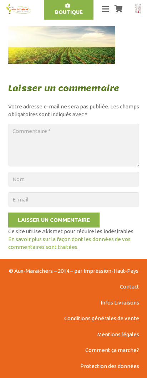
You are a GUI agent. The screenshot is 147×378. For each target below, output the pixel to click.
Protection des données (109, 366)
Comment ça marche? (112, 350)
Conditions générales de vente (101, 318)
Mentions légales (118, 334)
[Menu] (105, 9)
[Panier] (119, 9)
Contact (129, 287)
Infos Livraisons (120, 303)
